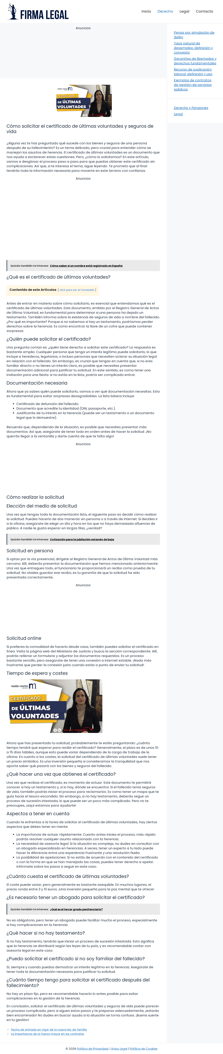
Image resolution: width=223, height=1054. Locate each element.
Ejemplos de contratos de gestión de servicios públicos (193, 85)
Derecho (165, 11)
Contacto (204, 11)
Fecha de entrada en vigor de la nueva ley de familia (49, 1030)
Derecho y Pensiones (191, 107)
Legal (184, 11)
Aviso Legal (119, 1049)
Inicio (146, 11)
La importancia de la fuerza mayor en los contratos (47, 1034)
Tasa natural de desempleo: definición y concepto (193, 48)
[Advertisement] (83, 52)
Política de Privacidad (92, 1049)
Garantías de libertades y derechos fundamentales (195, 60)
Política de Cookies (144, 1049)
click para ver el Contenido (77, 290)
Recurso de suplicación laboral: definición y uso (193, 71)
